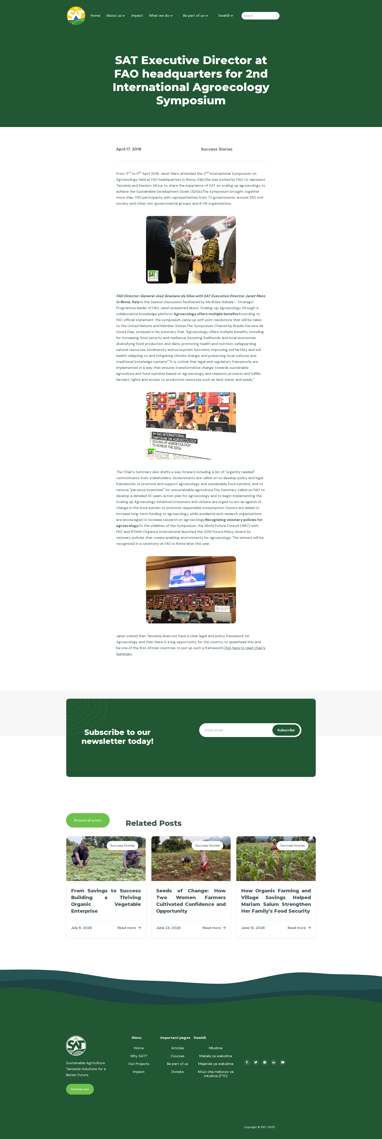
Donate (178, 1072)
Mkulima (215, 1048)
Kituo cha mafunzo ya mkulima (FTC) (216, 1074)
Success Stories (217, 149)
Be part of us (177, 1064)
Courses (177, 1056)
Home (95, 16)
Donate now (80, 1089)
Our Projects (138, 1064)
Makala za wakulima (215, 1056)
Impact (137, 16)
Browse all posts (87, 820)
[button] (115, 16)
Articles (177, 1048)
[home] (76, 16)
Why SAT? (138, 1056)
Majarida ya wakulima (215, 1064)
